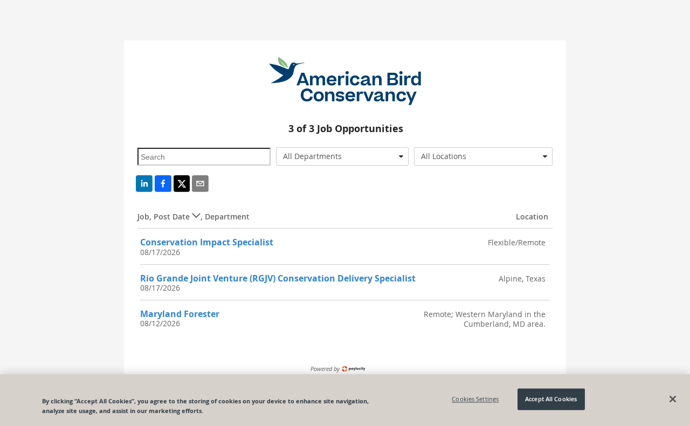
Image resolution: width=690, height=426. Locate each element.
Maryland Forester (179, 314)
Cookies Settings (475, 399)
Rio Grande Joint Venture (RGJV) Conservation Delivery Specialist (278, 278)
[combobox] (342, 156)
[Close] (673, 399)
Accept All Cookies (551, 399)
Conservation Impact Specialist (206, 242)
